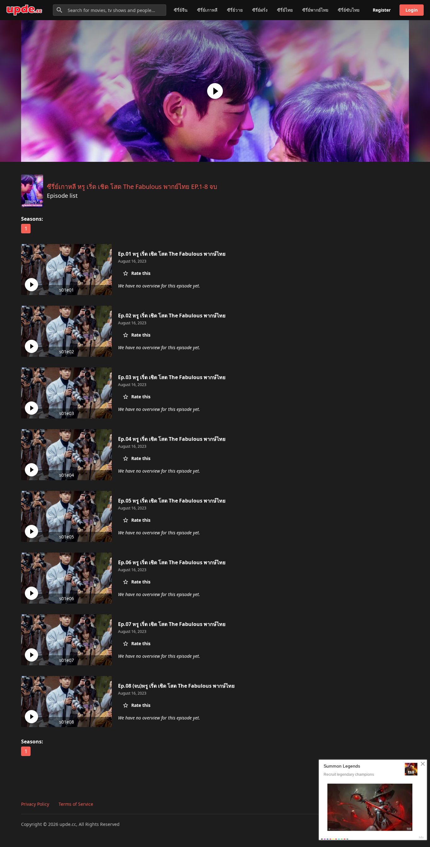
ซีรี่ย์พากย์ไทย (315, 10)
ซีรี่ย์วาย (235, 10)
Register (382, 10)
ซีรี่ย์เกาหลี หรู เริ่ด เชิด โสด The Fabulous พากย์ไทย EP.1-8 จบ (132, 186)
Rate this (140, 273)
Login (411, 10)
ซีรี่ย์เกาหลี (207, 10)
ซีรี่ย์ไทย (285, 10)
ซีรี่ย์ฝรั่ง (260, 10)
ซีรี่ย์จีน (181, 10)
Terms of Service (76, 804)
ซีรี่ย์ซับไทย (348, 10)
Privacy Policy (35, 804)
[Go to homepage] (24, 10)
